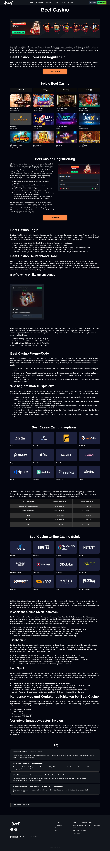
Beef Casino (76, 833)
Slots (87, 89)
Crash (65, 89)
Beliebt (20, 89)
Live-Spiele (42, 89)
